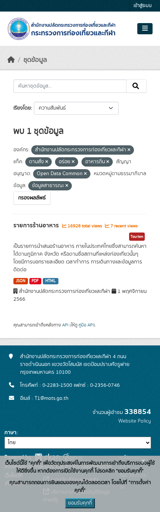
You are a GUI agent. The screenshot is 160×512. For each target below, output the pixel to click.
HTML (50, 281)
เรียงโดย (22, 108)
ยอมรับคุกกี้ (80, 503)
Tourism (137, 236)
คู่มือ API (86, 325)
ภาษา (10, 432)
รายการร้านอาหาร (36, 225)
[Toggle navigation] (145, 28)
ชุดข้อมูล (35, 60)
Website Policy (134, 421)
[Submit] (136, 86)
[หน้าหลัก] (11, 60)
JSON (20, 281)
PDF (35, 281)
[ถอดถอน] (129, 150)
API (65, 325)
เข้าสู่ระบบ (143, 5)
